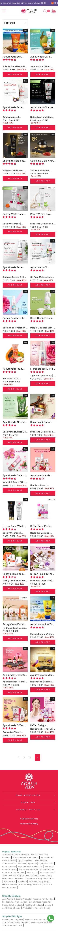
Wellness (22, 863)
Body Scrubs (10, 881)
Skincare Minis (9, 863)
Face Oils (22, 866)
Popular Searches (11, 851)
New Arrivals (41, 860)
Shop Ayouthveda (28, 795)
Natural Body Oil (17, 875)
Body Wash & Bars (46, 878)
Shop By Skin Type (12, 916)
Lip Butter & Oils (46, 863)
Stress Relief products (12, 905)
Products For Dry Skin (12, 919)
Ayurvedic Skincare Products (16, 854)
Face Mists (7, 872)
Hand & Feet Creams (36, 875)
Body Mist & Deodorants (26, 878)
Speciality (22, 881)
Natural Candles (10, 884)
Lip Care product (26, 860)
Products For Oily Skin (19, 922)
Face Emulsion (9, 866)
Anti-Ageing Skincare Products (16, 899)
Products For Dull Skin (43, 899)
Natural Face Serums (29, 869)
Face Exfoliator (47, 869)
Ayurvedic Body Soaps (39, 881)
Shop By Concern (11, 896)
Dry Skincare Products (40, 902)
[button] (10, 59)
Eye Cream (19, 872)
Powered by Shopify (29, 823)
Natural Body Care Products (26, 857)
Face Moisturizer (35, 866)
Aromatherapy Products (30, 884)
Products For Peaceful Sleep (36, 908)
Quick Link (28, 802)
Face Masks (32, 872)
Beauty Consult (15, 925)
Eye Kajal (32, 863)
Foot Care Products (34, 905)
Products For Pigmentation (15, 902)
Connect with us (28, 810)
